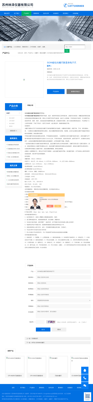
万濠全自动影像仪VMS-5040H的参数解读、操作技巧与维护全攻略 (14, 153)
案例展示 (60, 387)
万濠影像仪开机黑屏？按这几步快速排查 (14, 144)
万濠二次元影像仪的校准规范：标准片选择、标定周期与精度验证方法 (14, 157)
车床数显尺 (35, 338)
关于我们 (16, 13)
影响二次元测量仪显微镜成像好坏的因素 (14, 176)
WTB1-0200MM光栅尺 (38, 342)
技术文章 (46, 13)
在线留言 (56, 13)
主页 (25, 53)
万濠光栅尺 (58, 375)
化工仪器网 (67, 393)
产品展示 (26, 13)
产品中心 (30, 53)
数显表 (10, 126)
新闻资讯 (36, 13)
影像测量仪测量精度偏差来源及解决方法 (14, 172)
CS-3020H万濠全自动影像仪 (80, 375)
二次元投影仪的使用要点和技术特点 (14, 180)
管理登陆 (55, 393)
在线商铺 (75, 13)
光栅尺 (36, 53)
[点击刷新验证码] (50, 321)
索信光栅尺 (43, 53)
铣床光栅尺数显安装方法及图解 (14, 184)
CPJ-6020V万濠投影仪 (15, 375)
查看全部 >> (13, 130)
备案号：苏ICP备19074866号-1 (34, 393)
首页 (13, 387)
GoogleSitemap (48, 393)
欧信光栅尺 (12, 123)
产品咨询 (56, 91)
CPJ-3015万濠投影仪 (36, 375)
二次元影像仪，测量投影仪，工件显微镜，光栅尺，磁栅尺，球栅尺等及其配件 (30, 47)
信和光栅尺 (12, 120)
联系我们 (65, 13)
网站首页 (7, 13)
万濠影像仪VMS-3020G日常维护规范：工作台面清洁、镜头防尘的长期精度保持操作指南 (14, 148)
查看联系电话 (75, 91)
